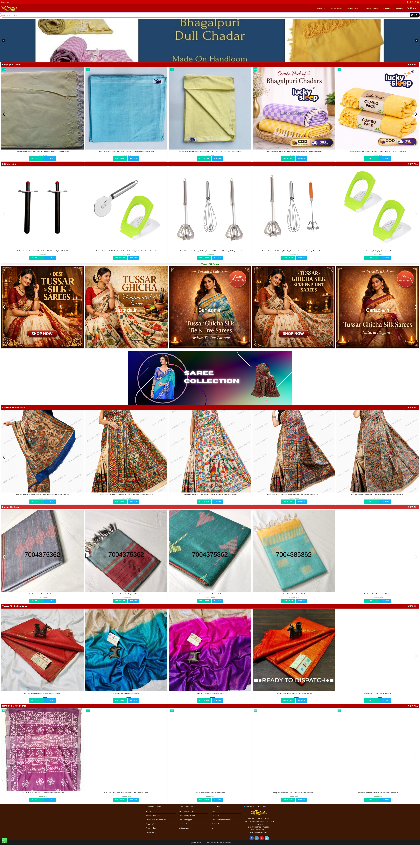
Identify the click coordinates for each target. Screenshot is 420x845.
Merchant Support (185, 820)
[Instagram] (257, 838)
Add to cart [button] (36, 158)
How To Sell (183, 824)
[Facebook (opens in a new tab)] (407, 2)
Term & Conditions (153, 815)
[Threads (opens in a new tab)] (410, 2)
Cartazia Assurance (219, 824)
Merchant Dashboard (186, 811)
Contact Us (216, 815)
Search (414, 15)
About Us (215, 811)
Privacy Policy (151, 828)
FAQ (213, 828)
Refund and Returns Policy (155, 820)
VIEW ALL (413, 64)
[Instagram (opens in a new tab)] (415, 2)
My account (150, 811)
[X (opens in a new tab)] (404, 2)
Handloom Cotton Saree (14, 705)
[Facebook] (251, 838)
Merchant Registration (187, 815)
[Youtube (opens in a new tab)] (417, 2)
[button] (210, 40)
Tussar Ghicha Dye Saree (14, 606)
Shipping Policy (151, 824)
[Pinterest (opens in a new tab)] (412, 2)
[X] (267, 838)
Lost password (151, 832)
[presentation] (3, 114)
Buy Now (49, 158)
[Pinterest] (262, 838)
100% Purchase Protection (221, 820)
